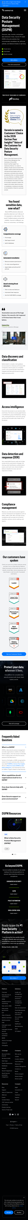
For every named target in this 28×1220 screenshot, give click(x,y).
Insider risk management (18, 993)
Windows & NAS (6, 1058)
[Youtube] (12, 1115)
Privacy (12, 1125)
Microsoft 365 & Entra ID (6, 1055)
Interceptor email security (6, 1026)
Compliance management (18, 1001)
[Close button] (25, 2)
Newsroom (18, 1064)
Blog (3, 1087)
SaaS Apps (5, 1061)
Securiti (17, 1099)
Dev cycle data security (19, 1018)
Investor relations (19, 1059)
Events (3, 1097)
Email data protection (4, 1034)
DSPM (3, 999)
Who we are (18, 1054)
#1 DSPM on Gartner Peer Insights (16, 763)
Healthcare (18, 1023)
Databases (4, 1065)
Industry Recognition (20, 1066)
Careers (17, 1056)
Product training (6, 1107)
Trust (7, 1125)
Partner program (19, 1074)
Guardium (17, 1095)
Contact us (18, 1069)
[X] (15, 1115)
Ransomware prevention (18, 997)
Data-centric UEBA (7, 1006)
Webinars (4, 1095)
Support (4, 1090)
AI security (17, 1005)
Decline (19, 1212)
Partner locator (19, 1076)
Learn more (5, 5)
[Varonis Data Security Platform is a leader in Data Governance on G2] (14, 618)
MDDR (3, 1038)
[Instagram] (18, 1115)
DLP (3, 1012)
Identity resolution (7, 1017)
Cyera (16, 1092)
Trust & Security (19, 1061)
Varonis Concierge (7, 1040)
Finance (17, 1021)
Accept (9, 1212)
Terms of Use (18, 1125)
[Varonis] (7, 10)
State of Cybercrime (7, 1092)
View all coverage (14, 723)
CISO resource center (7, 1102)
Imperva (17, 1097)
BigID (16, 1087)
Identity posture (6, 1020)
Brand (16, 1071)
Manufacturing (19, 1026)
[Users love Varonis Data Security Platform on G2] (14, 648)
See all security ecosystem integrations (6, 1075)
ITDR (3, 1022)
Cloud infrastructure (7, 1063)
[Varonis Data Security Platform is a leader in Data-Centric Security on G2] (14, 603)
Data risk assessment (20, 1007)
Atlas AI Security (6, 1015)
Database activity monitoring (6, 1002)
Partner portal (18, 1078)
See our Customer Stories (14, 654)
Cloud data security (20, 1010)
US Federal (18, 1031)
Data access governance (5, 1009)
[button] (25, 10)
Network (4, 1068)
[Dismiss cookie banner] (23, 1198)
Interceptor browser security (7, 1030)
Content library (6, 1099)
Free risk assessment (14, 64)
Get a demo (14, 60)
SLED (16, 1028)
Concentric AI (18, 1090)
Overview (4, 992)
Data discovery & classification (6, 995)
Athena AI (4, 1043)
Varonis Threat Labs (7, 1109)
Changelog (5, 1045)
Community (5, 1104)
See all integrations (7, 1070)
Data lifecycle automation (18, 1013)
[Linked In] (10, 1115)
